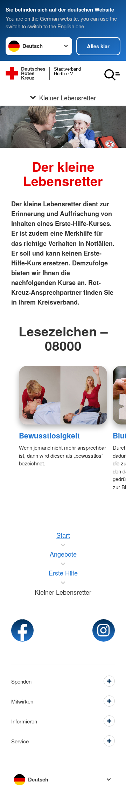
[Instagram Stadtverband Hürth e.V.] (103, 630)
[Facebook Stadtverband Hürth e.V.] (22, 630)
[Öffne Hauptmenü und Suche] (112, 74)
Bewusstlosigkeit (49, 435)
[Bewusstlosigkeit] (63, 395)
